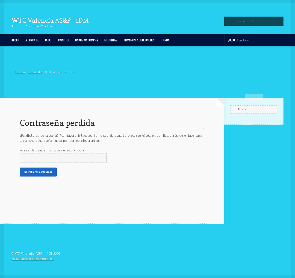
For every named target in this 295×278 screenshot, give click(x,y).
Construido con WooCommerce (32, 258)
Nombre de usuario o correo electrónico (61, 150)
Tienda (165, 40)
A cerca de (32, 40)
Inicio (15, 40)
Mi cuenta (110, 40)
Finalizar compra (86, 40)
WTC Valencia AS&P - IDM (50, 20)
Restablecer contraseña (38, 172)
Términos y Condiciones (139, 40)
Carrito (63, 40)
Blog (48, 40)
